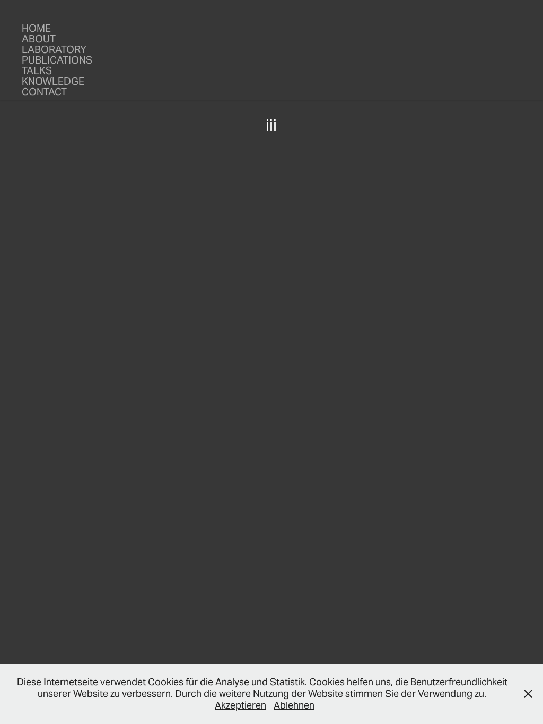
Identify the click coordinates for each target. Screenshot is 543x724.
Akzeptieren (240, 705)
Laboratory (54, 49)
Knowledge (53, 81)
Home (36, 28)
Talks (37, 70)
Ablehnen (294, 705)
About (39, 38)
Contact (44, 91)
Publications (57, 60)
